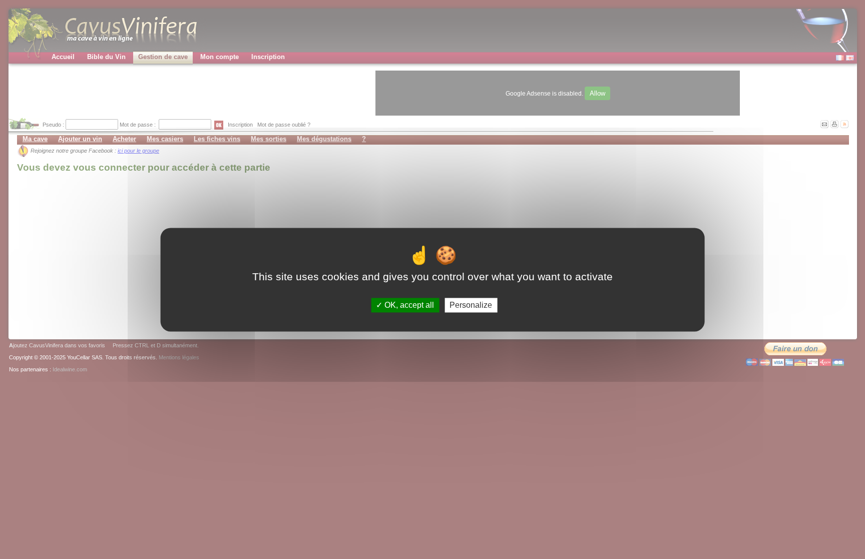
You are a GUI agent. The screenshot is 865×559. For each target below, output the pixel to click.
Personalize (471, 305)
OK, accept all (408, 305)
